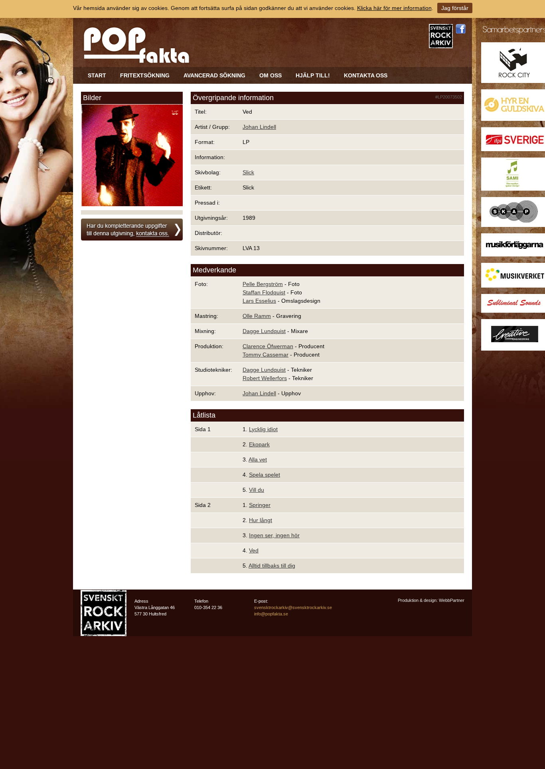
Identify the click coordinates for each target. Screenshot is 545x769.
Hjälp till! (313, 75)
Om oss (270, 75)
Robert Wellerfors (265, 378)
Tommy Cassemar (265, 354)
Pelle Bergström (263, 284)
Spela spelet (264, 474)
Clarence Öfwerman (268, 346)
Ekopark (259, 444)
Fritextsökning (145, 75)
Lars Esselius (259, 301)
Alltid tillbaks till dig (272, 565)
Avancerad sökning (214, 75)
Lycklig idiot (263, 429)
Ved (254, 550)
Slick (248, 172)
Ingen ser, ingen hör (274, 535)
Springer (260, 505)
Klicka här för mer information (394, 8)
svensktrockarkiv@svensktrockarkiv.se (293, 607)
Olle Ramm (257, 316)
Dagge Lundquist (264, 331)
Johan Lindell (259, 127)
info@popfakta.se (271, 613)
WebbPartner (451, 600)
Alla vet (258, 459)
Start (97, 75)
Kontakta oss (365, 75)
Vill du (256, 490)
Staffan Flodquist (264, 292)
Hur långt (260, 520)
